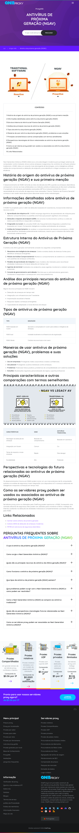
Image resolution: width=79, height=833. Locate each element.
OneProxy (47, 828)
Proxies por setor (9, 730)
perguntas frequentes (11, 762)
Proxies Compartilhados (10, 660)
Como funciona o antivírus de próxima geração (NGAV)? (29, 571)
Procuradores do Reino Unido (51, 748)
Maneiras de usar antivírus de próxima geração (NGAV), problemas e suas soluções (37, 133)
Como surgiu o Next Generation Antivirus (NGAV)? (26, 554)
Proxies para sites (9, 733)
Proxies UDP (43, 656)
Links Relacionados (14, 152)
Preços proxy (8, 723)
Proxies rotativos (28, 657)
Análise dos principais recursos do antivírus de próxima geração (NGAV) (33, 126)
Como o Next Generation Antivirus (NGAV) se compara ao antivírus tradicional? (34, 601)
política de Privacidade (11, 803)
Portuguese (50, 819)
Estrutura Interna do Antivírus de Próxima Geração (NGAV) (28, 122)
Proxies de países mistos (49, 737)
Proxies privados (57, 656)
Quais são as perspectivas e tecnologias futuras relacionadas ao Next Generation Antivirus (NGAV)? (35, 612)
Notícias (6, 792)
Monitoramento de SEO (49, 758)
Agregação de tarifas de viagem (52, 755)
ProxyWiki (40, 9)
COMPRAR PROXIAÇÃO (68, 697)
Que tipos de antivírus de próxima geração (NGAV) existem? (31, 580)
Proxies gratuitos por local (12, 748)
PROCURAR (49, 33)
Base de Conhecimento (11, 751)
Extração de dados (48, 769)
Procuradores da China (49, 751)
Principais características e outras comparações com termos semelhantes (34, 137)
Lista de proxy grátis (10, 744)
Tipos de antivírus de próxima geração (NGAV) (24, 130)
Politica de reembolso (11, 806)
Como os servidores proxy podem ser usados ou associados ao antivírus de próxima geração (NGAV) (38, 147)
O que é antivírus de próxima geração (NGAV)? (25, 546)
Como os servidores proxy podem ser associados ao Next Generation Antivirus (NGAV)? (35, 623)
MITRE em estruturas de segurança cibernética (23, 527)
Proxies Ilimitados (72, 656)
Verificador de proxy (10, 782)
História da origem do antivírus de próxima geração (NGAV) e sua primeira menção (37, 115)
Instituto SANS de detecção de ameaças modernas (25, 524)
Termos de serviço (9, 799)
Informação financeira (11, 810)
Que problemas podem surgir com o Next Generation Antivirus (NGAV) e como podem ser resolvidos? (36, 590)
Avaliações (7, 758)
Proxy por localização (11, 726)
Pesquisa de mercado (49, 765)
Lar (4, 48)
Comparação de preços (49, 762)
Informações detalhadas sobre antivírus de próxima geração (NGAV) (32, 119)
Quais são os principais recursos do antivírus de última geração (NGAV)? (36, 563)
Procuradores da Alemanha (51, 744)
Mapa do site (8, 814)
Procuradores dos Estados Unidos (53, 740)
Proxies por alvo (9, 737)
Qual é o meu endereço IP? (13, 785)
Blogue (5, 796)
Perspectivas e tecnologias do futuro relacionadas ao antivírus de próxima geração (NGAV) (37, 141)
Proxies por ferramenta (11, 740)
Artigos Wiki (12, 48)
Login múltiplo (46, 772)
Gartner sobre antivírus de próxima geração (22, 521)
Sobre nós (7, 789)
